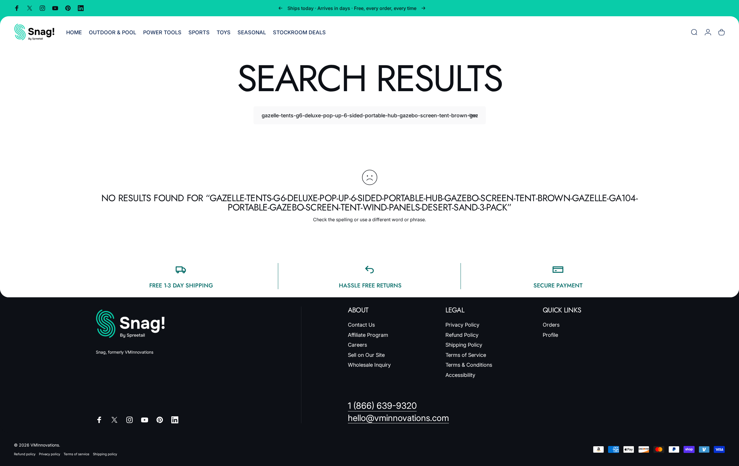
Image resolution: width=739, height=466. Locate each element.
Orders (551, 325)
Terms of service (76, 454)
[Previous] (280, 8)
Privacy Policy (462, 325)
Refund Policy (462, 335)
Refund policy (24, 454)
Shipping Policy (463, 345)
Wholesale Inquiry (369, 365)
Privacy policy (49, 454)
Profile (550, 335)
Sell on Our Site (366, 355)
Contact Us (361, 325)
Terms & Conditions (468, 365)
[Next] (423, 8)
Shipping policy (105, 454)
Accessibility (460, 375)
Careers (357, 345)
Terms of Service (465, 355)
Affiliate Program (368, 335)
